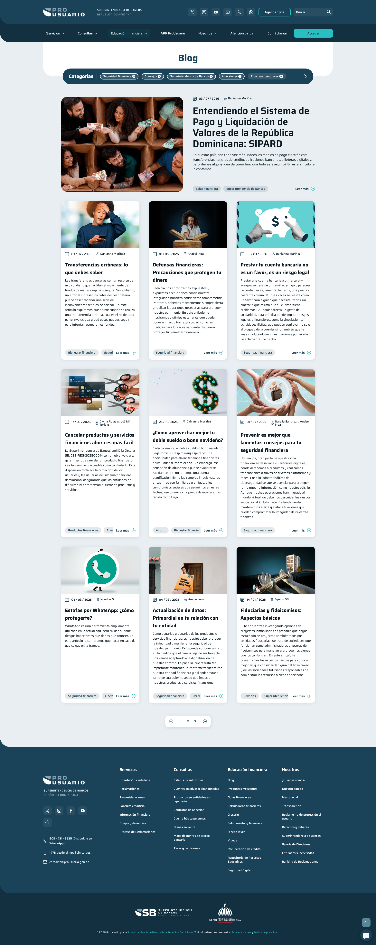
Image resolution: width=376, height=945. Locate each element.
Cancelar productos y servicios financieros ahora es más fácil (100, 438)
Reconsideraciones (132, 797)
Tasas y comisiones (187, 848)
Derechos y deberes (295, 827)
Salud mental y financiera (245, 823)
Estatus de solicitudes (188, 780)
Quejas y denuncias (132, 823)
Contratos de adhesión (189, 810)
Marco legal (290, 797)
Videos (232, 840)
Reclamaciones (129, 788)
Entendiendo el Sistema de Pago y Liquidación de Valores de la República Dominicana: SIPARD (251, 127)
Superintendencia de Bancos (301, 835)
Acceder (312, 34)
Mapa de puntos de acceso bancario (192, 837)
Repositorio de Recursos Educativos (245, 859)
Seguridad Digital (239, 870)
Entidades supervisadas (298, 853)
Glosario (233, 814)
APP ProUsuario (173, 33)
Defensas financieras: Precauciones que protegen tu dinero (187, 272)
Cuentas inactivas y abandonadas (196, 788)
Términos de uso (241, 932)
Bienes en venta (184, 827)
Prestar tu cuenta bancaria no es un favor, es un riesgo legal (274, 268)
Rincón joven (236, 831)
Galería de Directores (296, 844)
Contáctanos (277, 33)
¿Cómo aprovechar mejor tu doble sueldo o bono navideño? (188, 436)
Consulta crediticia (132, 806)
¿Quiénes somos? (294, 780)
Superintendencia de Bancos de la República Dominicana (160, 932)
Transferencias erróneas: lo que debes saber (96, 268)
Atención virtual (242, 33)
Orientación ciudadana (134, 780)
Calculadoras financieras (244, 806)
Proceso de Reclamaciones (137, 831)
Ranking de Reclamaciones (300, 861)
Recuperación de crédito (244, 849)
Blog (231, 780)
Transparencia (291, 806)
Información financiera (134, 814)
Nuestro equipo (292, 788)
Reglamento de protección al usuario (302, 816)
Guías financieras (239, 797)
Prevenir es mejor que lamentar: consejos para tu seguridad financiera (270, 442)
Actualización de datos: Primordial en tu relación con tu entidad (185, 618)
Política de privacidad (266, 932)
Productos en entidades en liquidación (192, 799)
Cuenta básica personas (190, 818)
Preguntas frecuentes (242, 788)
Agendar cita (275, 12)
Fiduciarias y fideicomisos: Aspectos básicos (270, 614)
